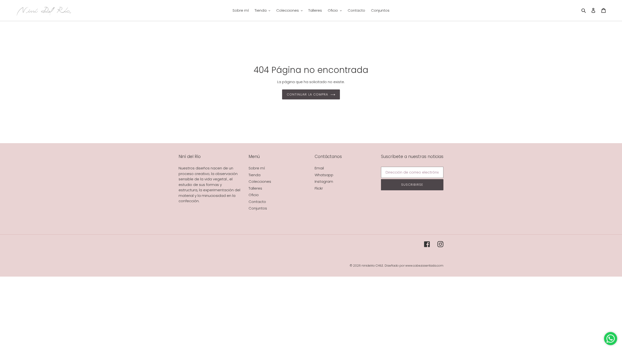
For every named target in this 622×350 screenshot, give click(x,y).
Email (319, 168)
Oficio (254, 194)
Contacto (257, 201)
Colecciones (260, 181)
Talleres (255, 188)
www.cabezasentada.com (424, 265)
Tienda (254, 174)
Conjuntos (258, 208)
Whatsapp (324, 174)
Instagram (324, 181)
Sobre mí (257, 168)
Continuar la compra (307, 94)
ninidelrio (368, 265)
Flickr (319, 188)
